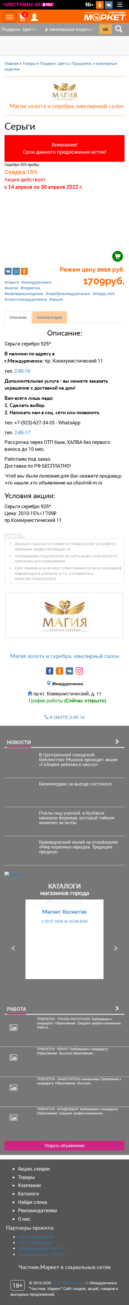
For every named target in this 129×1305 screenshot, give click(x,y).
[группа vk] (69, 671)
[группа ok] (59, 671)
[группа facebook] (49, 671)
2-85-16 (22, 371)
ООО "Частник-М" (67, 1282)
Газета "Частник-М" (35, 1237)
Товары (29, 63)
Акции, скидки (34, 1168)
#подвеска (30, 288)
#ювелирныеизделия (23, 293)
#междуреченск (36, 282)
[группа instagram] (79, 671)
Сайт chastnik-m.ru (34, 1242)
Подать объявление (64, 1145)
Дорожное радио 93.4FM (40, 1248)
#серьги (11, 282)
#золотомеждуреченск (25, 299)
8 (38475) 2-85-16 (67, 717)
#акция (56, 299)
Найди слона (32, 1202)
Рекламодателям (37, 1210)
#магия (11, 288)
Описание (18, 317)
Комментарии (49, 317)
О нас (24, 1219)
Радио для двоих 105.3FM (41, 1254)
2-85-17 (22, 432)
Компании (29, 1185)
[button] (13, 948)
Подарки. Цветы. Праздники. (66, 63)
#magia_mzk (104, 293)
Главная (11, 63)
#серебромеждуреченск (68, 293)
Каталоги (28, 1193)
